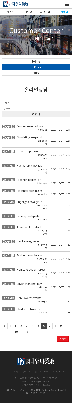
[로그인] (47, 393)
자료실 (36, 72)
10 (16, 331)
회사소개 (9, 12)
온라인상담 (36, 67)
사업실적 (45, 12)
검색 (37, 114)
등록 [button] (63, 338)
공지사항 (36, 61)
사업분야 (27, 12)
